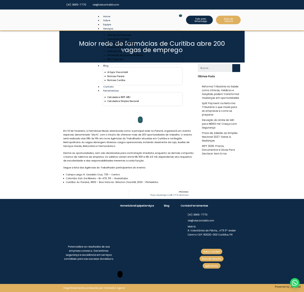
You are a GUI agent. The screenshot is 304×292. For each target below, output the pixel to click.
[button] (295, 283)
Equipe (107, 24)
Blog (105, 65)
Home (107, 16)
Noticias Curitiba (116, 80)
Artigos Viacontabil (117, 72)
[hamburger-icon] (180, 15)
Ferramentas (111, 90)
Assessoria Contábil (118, 39)
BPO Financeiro (115, 59)
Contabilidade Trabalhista (121, 43)
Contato (108, 86)
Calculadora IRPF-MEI (118, 97)
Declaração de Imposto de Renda (125, 55)
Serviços (108, 28)
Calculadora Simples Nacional (123, 101)
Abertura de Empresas (119, 35)
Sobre (106, 20)
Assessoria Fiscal (116, 47)
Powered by (288, 286)
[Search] (236, 68)
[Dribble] (239, 3)
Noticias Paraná (115, 76)
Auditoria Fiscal (115, 51)
